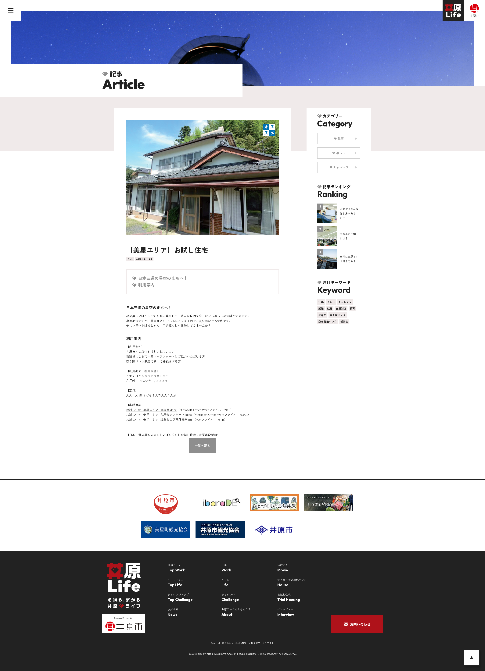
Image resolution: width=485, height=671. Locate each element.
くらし (130, 259)
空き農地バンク (327, 321)
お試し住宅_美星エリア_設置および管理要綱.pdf (159, 419)
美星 (150, 259)
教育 (352, 308)
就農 (329, 308)
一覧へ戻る (202, 445)
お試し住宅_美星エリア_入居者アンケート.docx (159, 414)
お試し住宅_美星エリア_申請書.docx (151, 409)
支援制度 (341, 308)
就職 (321, 308)
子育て (322, 315)
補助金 (344, 321)
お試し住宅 (141, 259)
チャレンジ (345, 302)
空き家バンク (338, 315)
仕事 (321, 302)
